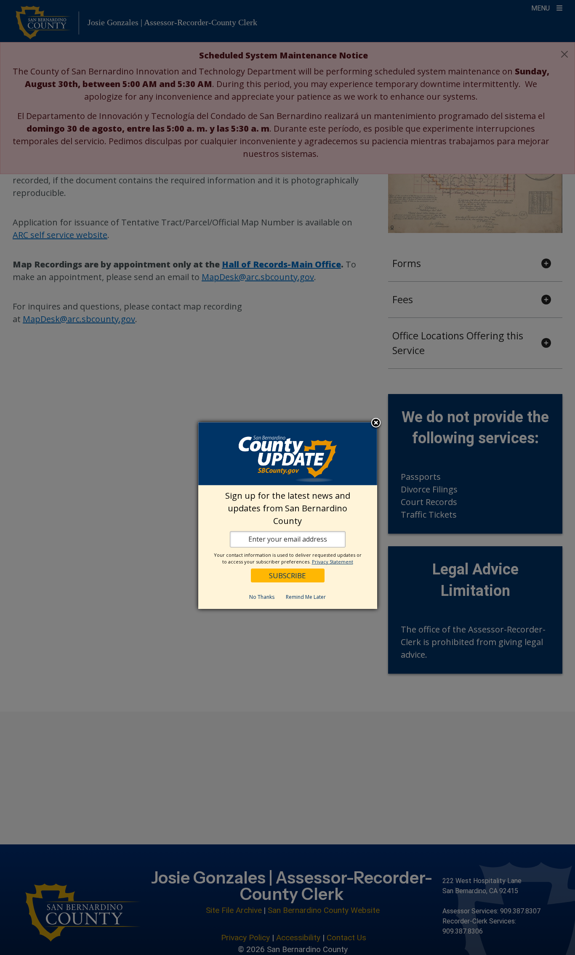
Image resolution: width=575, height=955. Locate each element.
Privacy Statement (332, 561)
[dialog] (287, 515)
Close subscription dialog (376, 423)
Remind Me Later (306, 597)
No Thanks (261, 597)
